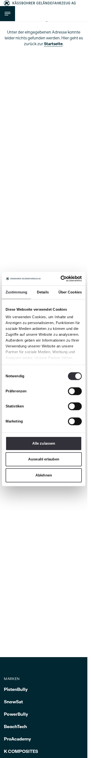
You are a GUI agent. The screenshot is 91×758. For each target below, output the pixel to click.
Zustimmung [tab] (16, 292)
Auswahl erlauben (43, 459)
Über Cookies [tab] (70, 292)
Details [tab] (43, 292)
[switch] (75, 391)
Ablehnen (43, 475)
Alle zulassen (43, 443)
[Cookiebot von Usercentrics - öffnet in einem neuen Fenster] (61, 278)
